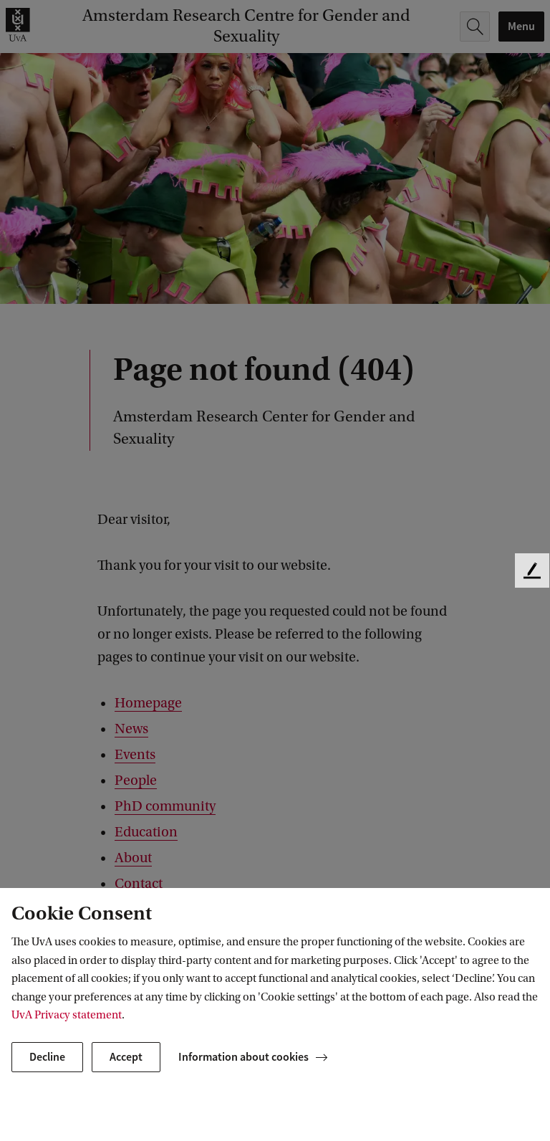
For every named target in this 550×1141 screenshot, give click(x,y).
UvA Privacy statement (66, 1014)
